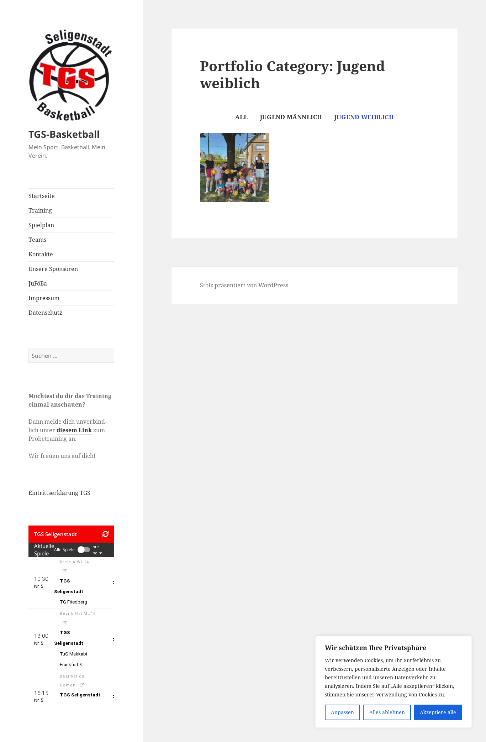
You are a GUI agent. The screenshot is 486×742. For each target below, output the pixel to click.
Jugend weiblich (364, 117)
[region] (393, 682)
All (241, 117)
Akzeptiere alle (438, 712)
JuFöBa (37, 283)
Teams (37, 240)
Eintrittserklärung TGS (59, 493)
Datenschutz (45, 313)
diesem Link (74, 430)
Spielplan (41, 225)
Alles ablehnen (387, 712)
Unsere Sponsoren (53, 269)
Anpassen (342, 712)
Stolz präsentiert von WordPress (244, 285)
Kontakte (40, 254)
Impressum (43, 298)
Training (40, 210)
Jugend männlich (291, 117)
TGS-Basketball (64, 134)
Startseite (41, 196)
